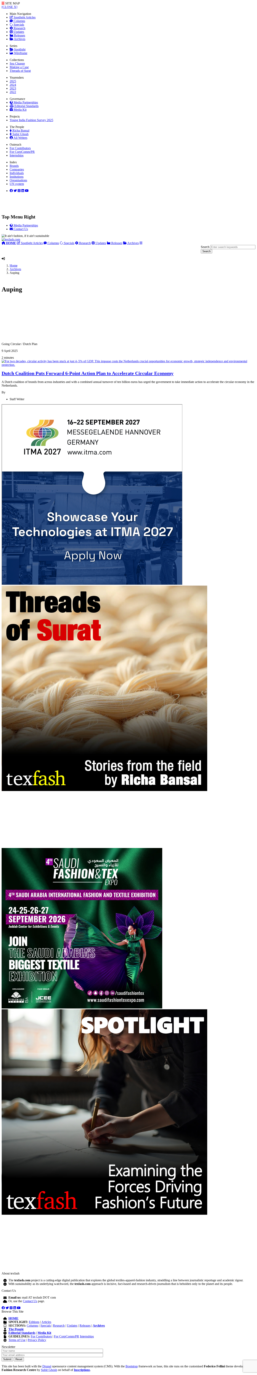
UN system (17, 184)
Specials (18, 24)
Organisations (18, 180)
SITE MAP (12, 3)
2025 (13, 81)
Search (205, 247)
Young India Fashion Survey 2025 (31, 120)
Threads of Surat (20, 70)
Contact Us (30, 1301)
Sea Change (17, 63)
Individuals (17, 173)
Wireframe (20, 53)
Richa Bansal (20, 130)
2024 (13, 84)
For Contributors (20, 148)
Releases (19, 35)
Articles (46, 1322)
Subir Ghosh (20, 134)
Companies (17, 169)
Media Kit (20, 109)
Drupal (46, 1366)
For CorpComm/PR (22, 151)
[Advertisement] (122, 320)
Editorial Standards (26, 106)
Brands (14, 166)
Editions (34, 1322)
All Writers (20, 137)
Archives (19, 39)
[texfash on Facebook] (11, 190)
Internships (16, 155)
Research (19, 28)
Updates (18, 32)
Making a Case (19, 67)
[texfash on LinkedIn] (19, 190)
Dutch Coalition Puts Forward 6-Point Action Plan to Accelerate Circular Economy (87, 373)
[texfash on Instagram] (27, 190)
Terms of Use (16, 1340)
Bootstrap (131, 1366)
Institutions (16, 176)
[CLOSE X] (9, 7)
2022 (13, 92)
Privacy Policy (37, 1340)
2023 (13, 88)
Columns (19, 21)
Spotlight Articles (24, 17)
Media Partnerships (25, 102)
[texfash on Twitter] (15, 190)
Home (13, 265)
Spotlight (19, 49)
